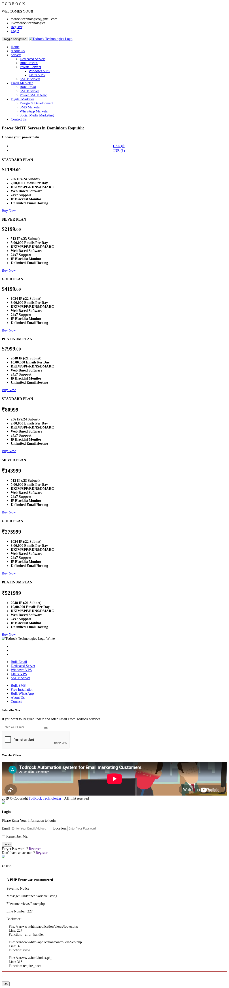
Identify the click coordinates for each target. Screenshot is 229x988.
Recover (35, 849)
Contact (16, 701)
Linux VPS (37, 75)
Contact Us (19, 119)
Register (16, 27)
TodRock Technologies (45, 798)
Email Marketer (22, 83)
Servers (16, 55)
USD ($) (119, 146)
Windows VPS (39, 71)
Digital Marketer (22, 99)
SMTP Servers (30, 79)
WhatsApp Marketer (34, 111)
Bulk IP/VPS (29, 63)
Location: (60, 828)
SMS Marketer (30, 107)
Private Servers (30, 67)
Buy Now (9, 211)
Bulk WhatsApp (22, 693)
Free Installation (22, 689)
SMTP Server (29, 91)
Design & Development (36, 103)
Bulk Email (28, 87)
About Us (18, 51)
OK (6, 984)
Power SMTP (33, 95)
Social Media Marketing (37, 115)
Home (15, 47)
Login (15, 31)
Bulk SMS (18, 685)
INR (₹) (119, 150)
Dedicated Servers (32, 59)
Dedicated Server (23, 666)
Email (6, 828)
